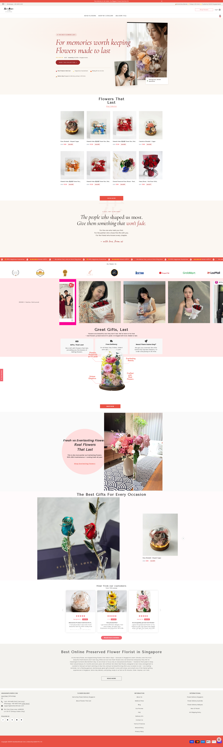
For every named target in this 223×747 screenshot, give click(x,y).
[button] (183, 538)
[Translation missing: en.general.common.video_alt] (78, 538)
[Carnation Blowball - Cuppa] (150, 125)
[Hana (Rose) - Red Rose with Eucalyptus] (150, 165)
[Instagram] (7, 719)
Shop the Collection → (68, 62)
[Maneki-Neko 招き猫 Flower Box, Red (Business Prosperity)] (98, 165)
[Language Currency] (4, 4)
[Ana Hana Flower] (111, 368)
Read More (111, 678)
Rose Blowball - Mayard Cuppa (70, 141)
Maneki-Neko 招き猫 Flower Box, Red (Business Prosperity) (98, 181)
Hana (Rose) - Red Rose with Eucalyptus (148, 181)
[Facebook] (3, 719)
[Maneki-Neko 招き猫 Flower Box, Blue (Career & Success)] (98, 125)
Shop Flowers (204, 10)
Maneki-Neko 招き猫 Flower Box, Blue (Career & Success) (98, 141)
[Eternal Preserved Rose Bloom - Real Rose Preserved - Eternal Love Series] (124, 165)
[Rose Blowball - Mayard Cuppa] (72, 125)
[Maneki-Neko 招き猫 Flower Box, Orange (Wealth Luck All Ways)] (72, 165)
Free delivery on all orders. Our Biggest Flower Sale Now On (111, 1)
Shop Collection (111, 106)
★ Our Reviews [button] (1, 375)
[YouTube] (21, 719)
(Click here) (26, 704)
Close (161, 1)
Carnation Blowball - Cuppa (147, 141)
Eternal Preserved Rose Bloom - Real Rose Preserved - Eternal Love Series (124, 181)
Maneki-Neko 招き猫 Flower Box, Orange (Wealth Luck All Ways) (70, 181)
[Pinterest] (12, 719)
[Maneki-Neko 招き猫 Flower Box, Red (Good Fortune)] (124, 125)
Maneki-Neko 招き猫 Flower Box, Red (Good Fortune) (124, 141)
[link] (12, 272)
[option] (160, 538)
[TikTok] (16, 719)
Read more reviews (111, 638)
